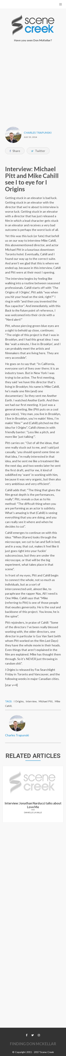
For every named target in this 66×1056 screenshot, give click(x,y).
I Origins (19, 701)
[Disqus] (33, 867)
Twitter (40, 151)
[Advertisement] (33, 82)
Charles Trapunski (38, 132)
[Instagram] (39, 1035)
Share (16, 151)
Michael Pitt (46, 701)
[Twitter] (32, 1035)
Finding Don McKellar (33, 1044)
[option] (33, 795)
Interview (31, 701)
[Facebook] (26, 1035)
